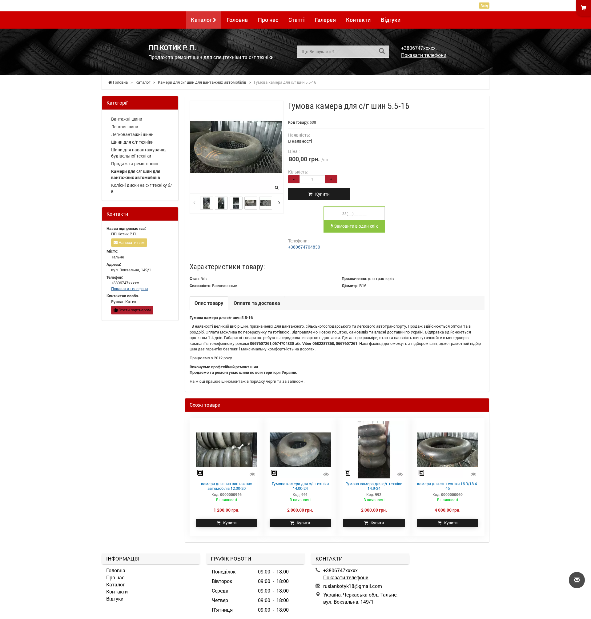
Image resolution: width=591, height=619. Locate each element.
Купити (321, 194)
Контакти (358, 19)
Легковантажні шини (132, 134)
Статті (296, 19)
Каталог (202, 19)
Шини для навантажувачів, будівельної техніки (139, 153)
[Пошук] (382, 51)
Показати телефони (423, 55)
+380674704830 (304, 247)
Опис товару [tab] (209, 303)
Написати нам (131, 242)
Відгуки (390, 19)
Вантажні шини (126, 119)
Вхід (484, 5)
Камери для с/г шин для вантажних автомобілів (135, 174)
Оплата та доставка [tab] (257, 303)
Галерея (325, 19)
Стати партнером (134, 310)
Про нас (268, 19)
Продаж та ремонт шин (134, 163)
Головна (237, 19)
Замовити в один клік (355, 226)
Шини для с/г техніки (132, 142)
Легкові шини (124, 127)
